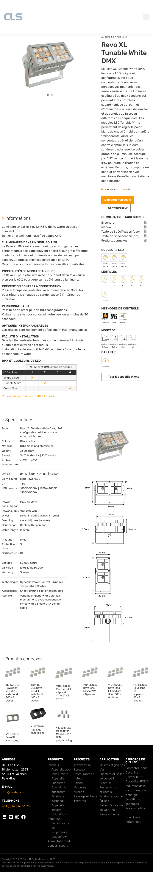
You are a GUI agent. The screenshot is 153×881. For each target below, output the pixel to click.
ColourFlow (59, 814)
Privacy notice (135, 808)
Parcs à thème (109, 814)
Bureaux (79, 769)
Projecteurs (59, 832)
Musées (79, 792)
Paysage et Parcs (86, 796)
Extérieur (54, 819)
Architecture (82, 765)
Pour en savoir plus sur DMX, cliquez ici (29, 396)
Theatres (80, 801)
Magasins (80, 787)
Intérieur (53, 765)
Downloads (132, 817)
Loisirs (78, 783)
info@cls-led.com (14, 792)
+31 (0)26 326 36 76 (16, 806)
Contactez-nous (136, 768)
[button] (146, 17)
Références (133, 822)
